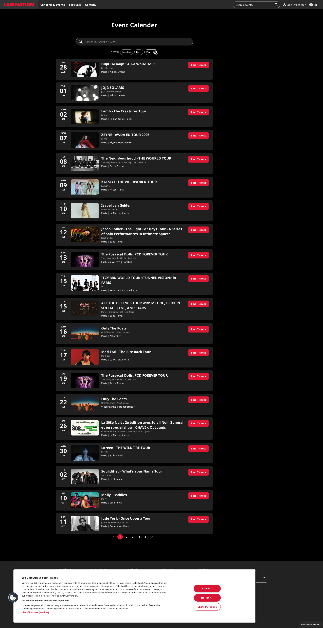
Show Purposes (207, 606)
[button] (19, 4)
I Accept (207, 588)
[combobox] (254, 4)
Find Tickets (198, 64)
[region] (134, 596)
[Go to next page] (152, 536)
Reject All (207, 597)
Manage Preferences (310, 624)
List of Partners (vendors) (35, 612)
